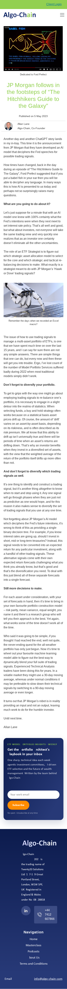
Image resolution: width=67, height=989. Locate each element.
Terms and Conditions (34, 963)
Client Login (54, 4)
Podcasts (33, 951)
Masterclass (33, 945)
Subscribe (18, 805)
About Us (33, 957)
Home (34, 939)
